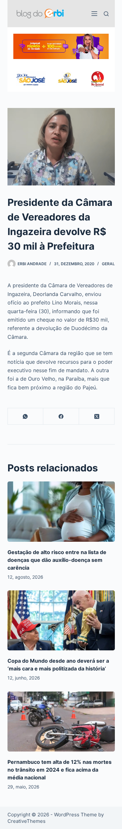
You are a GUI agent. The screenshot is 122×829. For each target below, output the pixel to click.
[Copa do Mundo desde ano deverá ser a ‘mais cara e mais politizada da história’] (61, 620)
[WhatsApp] (26, 416)
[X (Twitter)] (97, 416)
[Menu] (94, 14)
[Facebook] (61, 416)
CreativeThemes (26, 821)
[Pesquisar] (106, 13)
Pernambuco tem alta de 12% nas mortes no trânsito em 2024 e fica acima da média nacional (59, 770)
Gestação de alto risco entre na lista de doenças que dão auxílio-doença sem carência (56, 560)
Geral (108, 263)
